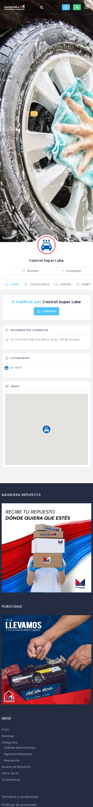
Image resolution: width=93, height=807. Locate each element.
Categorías (9, 742)
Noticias (8, 736)
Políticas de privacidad (19, 805)
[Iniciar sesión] (66, 7)
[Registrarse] (77, 7)
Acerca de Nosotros (16, 767)
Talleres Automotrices (20, 747)
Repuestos (12, 760)
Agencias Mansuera (18, 754)
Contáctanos (11, 779)
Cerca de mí (10, 773)
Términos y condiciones (20, 797)
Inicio (6, 729)
